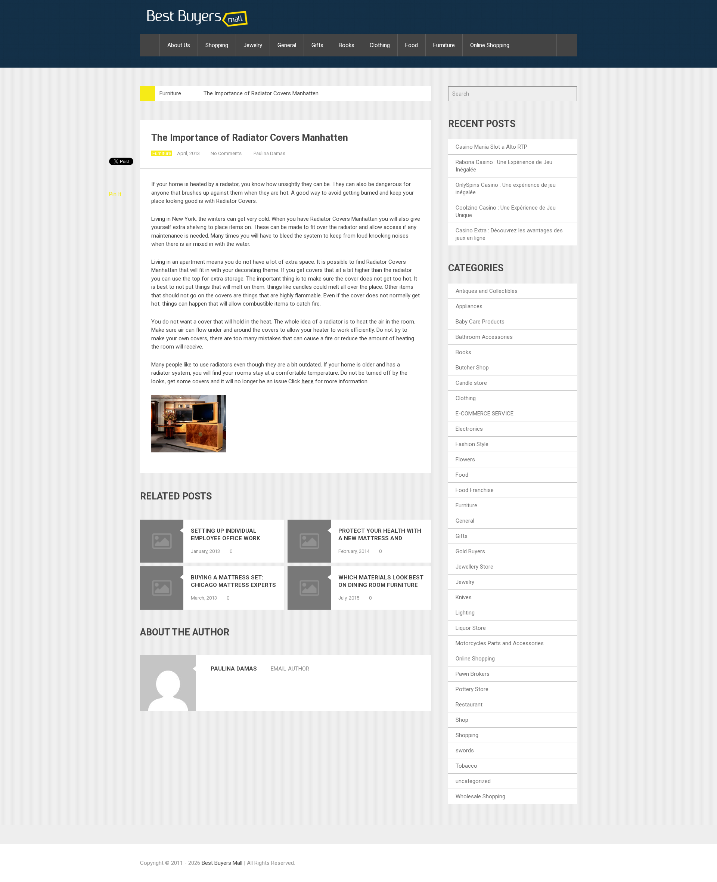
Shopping (216, 45)
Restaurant (469, 704)
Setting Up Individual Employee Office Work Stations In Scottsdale (228, 534)
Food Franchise (475, 490)
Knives (464, 597)
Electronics (469, 428)
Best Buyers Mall (223, 863)
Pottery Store (472, 689)
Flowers (465, 459)
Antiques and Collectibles (487, 291)
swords (465, 750)
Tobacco (466, 765)
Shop (462, 720)
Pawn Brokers (473, 674)
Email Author (290, 668)
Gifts (317, 45)
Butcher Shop (472, 367)
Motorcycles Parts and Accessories (500, 643)
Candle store (471, 383)
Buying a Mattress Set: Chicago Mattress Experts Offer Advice (233, 581)
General (286, 45)
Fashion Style (472, 444)
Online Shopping (489, 45)
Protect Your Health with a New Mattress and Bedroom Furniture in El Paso (379, 534)
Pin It (115, 194)
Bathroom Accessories (484, 337)
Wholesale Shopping (480, 796)
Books (346, 45)
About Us (178, 45)
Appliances (469, 306)
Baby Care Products (480, 321)
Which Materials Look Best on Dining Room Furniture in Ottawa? (380, 581)
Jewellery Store (474, 566)
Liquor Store (471, 628)
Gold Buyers (470, 551)
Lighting (465, 612)
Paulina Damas (269, 153)
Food (411, 45)
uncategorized (473, 781)
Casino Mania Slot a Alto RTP (491, 146)
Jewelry (252, 45)
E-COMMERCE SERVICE (484, 413)
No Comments (226, 153)
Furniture (444, 45)
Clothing (380, 45)
